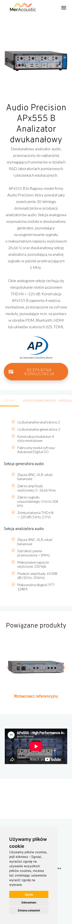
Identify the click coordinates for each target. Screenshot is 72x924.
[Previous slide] (8, 667)
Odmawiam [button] (28, 902)
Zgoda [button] (29, 894)
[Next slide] (63, 667)
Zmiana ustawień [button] (29, 910)
